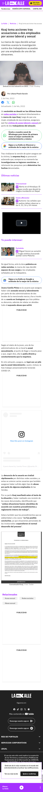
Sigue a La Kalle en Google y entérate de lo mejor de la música (23, 280)
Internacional (21, 184)
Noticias (13, 24)
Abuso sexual (10, 603)
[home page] (21, 696)
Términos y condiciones (19, 757)
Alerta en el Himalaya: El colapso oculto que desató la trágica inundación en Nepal (28, 188)
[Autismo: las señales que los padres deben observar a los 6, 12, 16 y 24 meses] (7, 201)
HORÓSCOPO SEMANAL (21, 9)
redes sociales (10, 114)
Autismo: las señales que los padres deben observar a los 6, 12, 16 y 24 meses (28, 202)
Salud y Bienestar (22, 198)
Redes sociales (27, 598)
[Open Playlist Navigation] (40, 787)
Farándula (20, 248)
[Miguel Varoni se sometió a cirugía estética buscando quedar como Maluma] (7, 251)
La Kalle (4, 24)
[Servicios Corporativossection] (39, 743)
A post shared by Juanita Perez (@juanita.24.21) (21, 466)
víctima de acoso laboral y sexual (23, 123)
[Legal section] (39, 749)
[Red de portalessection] (39, 736)
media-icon (21, 787)
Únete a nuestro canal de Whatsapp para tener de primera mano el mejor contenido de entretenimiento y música (23, 135)
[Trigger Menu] (3, 3)
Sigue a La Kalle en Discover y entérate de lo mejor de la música (23, 146)
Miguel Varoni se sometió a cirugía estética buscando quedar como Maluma (28, 253)
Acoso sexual (10, 598)
